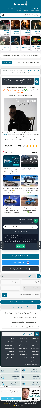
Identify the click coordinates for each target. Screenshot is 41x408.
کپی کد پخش (20, 246)
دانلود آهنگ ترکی (34, 9)
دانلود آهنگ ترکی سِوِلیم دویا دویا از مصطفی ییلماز (24, 327)
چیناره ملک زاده (34, 358)
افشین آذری (22, 345)
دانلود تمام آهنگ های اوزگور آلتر (19, 269)
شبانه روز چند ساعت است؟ (32, 288)
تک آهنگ (12, 9)
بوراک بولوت (22, 351)
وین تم (6, 403)
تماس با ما (18, 10)
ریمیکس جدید (22, 9)
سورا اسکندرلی (34, 361)
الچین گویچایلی (8, 345)
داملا (24, 358)
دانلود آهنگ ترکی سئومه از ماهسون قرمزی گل (25, 318)
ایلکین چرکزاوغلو (8, 348)
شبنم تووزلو (35, 339)
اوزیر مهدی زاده (34, 348)
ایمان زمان (35, 351)
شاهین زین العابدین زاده (31, 364)
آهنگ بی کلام (35, 10)
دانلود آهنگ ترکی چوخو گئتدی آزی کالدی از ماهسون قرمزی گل (21, 313)
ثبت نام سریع (11, 398)
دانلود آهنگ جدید (34, 90)
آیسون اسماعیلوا (21, 342)
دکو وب (20, 403)
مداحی (26, 10)
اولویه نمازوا (22, 348)
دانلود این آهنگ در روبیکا (19, 262)
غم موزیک (21, 4)
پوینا (14, 406)
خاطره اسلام (9, 358)
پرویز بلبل (10, 351)
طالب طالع (35, 342)
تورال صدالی (22, 355)
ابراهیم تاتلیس (9, 342)
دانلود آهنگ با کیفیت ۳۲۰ (19, 256)
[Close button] (40, 386)
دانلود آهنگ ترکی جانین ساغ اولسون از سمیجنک (24, 322)
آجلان (11, 339)
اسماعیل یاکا (34, 345)
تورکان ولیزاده (9, 355)
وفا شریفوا (22, 339)
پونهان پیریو (35, 355)
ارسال (4, 295)
